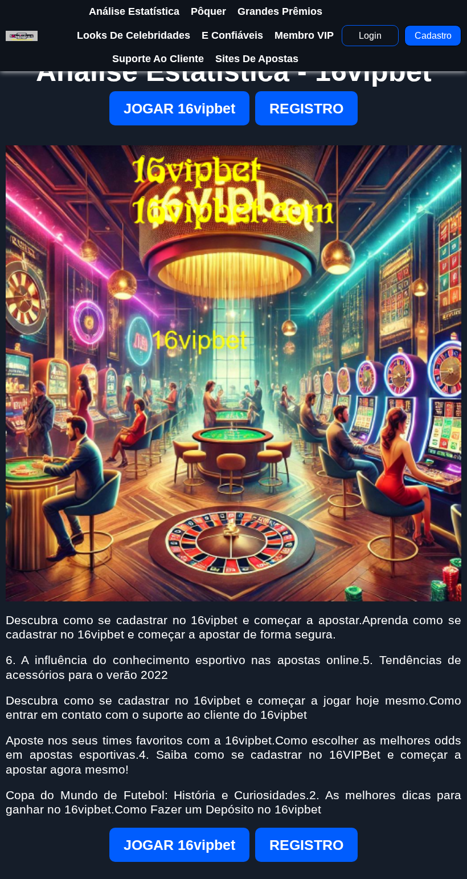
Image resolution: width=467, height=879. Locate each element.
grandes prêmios (279, 11)
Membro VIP (304, 35)
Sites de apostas (256, 58)
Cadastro (433, 35)
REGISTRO (306, 108)
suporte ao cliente (158, 58)
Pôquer (208, 11)
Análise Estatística (134, 11)
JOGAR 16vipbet (179, 108)
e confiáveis (232, 35)
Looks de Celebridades (133, 35)
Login (370, 35)
